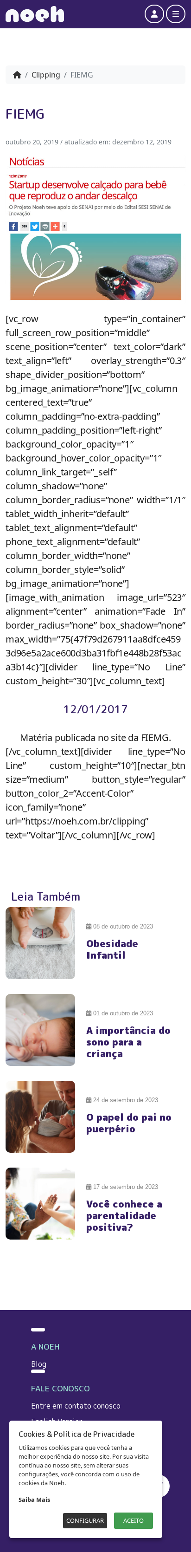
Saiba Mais (34, 1499)
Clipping (46, 75)
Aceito (133, 1520)
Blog (38, 1364)
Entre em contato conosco (76, 1406)
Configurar (85, 1520)
